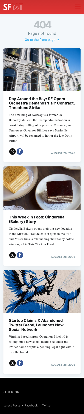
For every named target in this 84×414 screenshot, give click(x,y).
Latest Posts (11, 405)
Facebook (31, 405)
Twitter (46, 405)
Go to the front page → (42, 40)
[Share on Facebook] (19, 151)
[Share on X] (12, 151)
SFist (6, 392)
